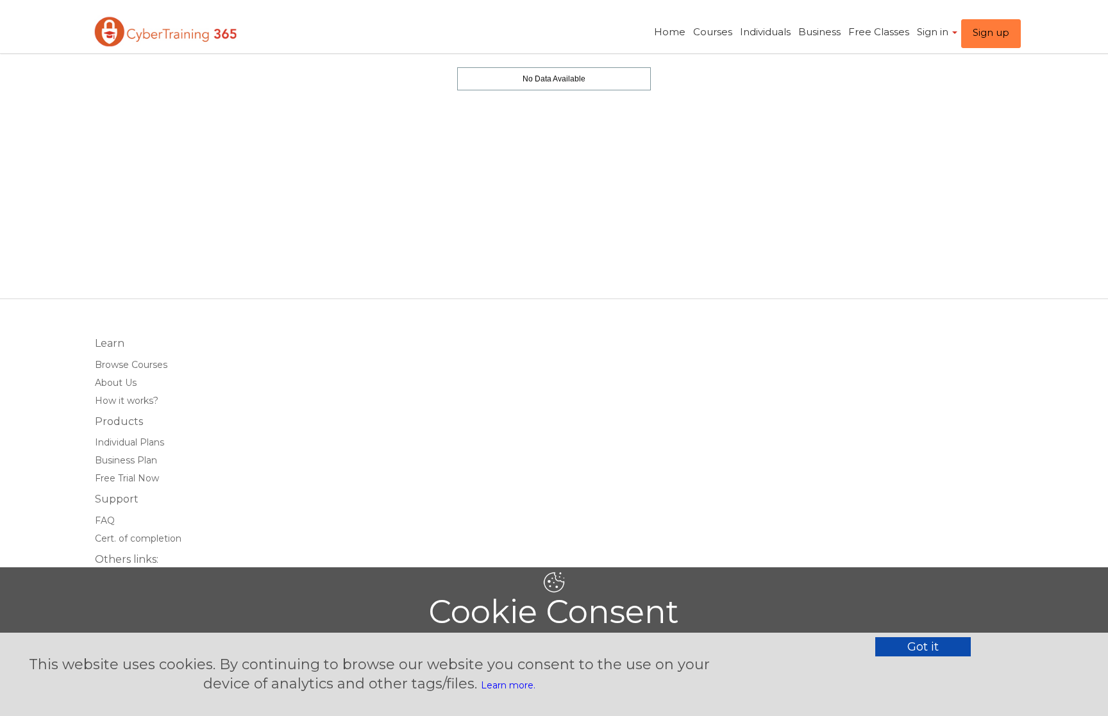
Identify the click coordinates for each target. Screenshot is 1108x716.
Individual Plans (129, 442)
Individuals (765, 32)
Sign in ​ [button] (934, 32)
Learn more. (508, 685)
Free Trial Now (127, 478)
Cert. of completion (138, 538)
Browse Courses (131, 364)
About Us (116, 382)
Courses (712, 32)
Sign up (991, 32)
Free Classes (878, 32)
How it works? (126, 400)
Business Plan (126, 460)
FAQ (105, 520)
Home (669, 32)
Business (819, 32)
